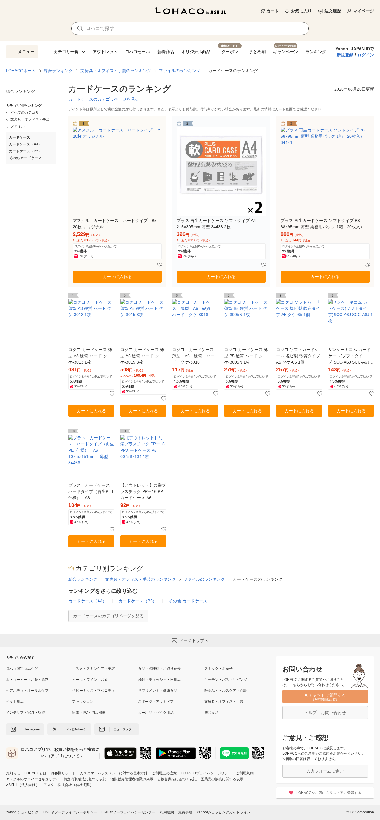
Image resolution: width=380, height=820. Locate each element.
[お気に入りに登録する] (159, 265)
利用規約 (167, 812)
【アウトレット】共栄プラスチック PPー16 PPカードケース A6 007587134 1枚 (143, 492)
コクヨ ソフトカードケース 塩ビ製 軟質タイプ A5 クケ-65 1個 (298, 355)
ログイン (365, 55)
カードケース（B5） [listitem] (25, 151)
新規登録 (345, 55)
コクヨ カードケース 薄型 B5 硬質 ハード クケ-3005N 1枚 (246, 355)
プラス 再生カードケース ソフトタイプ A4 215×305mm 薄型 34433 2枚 (216, 223)
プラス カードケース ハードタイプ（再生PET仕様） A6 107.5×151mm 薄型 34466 (91, 492)
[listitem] (31, 91)
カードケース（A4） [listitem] (25, 144)
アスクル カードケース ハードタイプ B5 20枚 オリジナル (117, 223)
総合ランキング (58, 70)
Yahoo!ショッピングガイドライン (224, 812)
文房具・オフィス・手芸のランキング (115, 70)
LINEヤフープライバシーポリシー (70, 812)
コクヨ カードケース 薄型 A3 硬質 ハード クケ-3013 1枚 (90, 355)
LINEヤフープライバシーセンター (128, 812)
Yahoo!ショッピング (22, 812)
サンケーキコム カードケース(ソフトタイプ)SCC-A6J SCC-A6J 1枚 (350, 356)
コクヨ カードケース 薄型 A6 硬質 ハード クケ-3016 (195, 355)
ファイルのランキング (179, 70)
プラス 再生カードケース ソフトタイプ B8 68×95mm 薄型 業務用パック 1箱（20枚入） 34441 (322, 224)
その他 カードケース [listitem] (25, 158)
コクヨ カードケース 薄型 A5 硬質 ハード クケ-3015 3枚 (142, 355)
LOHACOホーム (21, 70)
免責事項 (185, 812)
